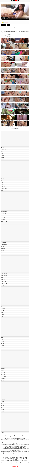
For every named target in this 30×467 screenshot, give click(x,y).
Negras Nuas (3, 279)
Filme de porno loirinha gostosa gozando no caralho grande (22, 49)
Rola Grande (3, 345)
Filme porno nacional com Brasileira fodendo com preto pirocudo (22, 43)
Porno (2, 316)
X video (2, 403)
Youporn (2, 432)
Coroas (2, 178)
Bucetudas (2, 159)
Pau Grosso (3, 302)
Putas (2, 339)
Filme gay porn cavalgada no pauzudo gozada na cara (22, 96)
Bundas (2, 161)
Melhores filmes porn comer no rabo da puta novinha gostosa (8, 96)
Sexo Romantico (3, 374)
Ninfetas (2, 285)
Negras (2, 277)
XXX (1, 428)
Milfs (2, 252)
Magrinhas (2, 246)
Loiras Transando (4, 244)
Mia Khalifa (2, 250)
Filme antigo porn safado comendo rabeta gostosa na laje (8, 114)
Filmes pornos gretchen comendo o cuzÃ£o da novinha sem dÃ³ (22, 102)
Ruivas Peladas (3, 351)
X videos (2, 405)
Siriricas (2, 380)
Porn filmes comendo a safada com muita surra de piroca (8, 102)
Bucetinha (2, 157)
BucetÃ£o (2, 155)
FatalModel (3, 192)
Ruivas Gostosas (3, 349)
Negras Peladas (3, 281)
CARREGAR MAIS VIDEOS (15, 128)
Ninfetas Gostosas (4, 287)
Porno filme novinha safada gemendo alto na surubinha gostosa (8, 120)
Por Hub (2, 310)
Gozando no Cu (3, 225)
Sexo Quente (3, 372)
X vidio (2, 407)
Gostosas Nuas (3, 209)
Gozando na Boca (3, 223)
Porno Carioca (3, 320)
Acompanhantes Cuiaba (15, 466)
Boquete (2, 147)
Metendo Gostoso (4, 248)
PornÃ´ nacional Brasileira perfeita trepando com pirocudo (8, 43)
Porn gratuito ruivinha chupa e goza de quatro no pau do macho (8, 49)
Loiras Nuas (3, 240)
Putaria (2, 337)
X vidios (2, 409)
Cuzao (2, 180)
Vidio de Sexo (3, 397)
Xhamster (2, 411)
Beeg (2, 143)
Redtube (2, 343)
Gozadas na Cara (3, 217)
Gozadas (2, 215)
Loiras (2, 238)
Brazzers (2, 151)
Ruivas (2, 347)
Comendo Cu (3, 176)
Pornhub (2, 314)
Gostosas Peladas (4, 211)
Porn (2, 312)
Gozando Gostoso (4, 221)
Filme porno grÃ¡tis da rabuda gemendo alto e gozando (7, 126)
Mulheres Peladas (4, 271)
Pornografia (3, 333)
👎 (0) (6, 22)
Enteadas (2, 190)
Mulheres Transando (4, 275)
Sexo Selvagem (3, 376)
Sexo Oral (2, 370)
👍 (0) (3, 22)
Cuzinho (2, 182)
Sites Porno (3, 382)
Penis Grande (3, 308)
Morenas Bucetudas (4, 256)
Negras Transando (4, 283)
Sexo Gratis (3, 368)
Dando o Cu (3, 186)
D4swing (2, 184)
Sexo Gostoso (3, 366)
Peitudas (2, 306)
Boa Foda (2, 145)
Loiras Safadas (3, 242)
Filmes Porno (9, 34)
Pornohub (2, 335)
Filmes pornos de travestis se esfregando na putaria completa (8, 108)
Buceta (2, 153)
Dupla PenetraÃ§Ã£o (4, 188)
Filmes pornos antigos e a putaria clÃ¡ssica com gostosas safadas (22, 114)
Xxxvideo (2, 430)
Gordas (2, 207)
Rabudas (2, 341)
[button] (27, 1)
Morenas (8, 36)
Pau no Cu (2, 304)
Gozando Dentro (3, 219)
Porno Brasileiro (3, 318)
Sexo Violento (3, 378)
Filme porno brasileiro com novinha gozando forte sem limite (22, 120)
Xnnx (2, 413)
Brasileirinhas (3, 149)
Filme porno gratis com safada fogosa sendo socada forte (22, 126)
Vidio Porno (3, 399)
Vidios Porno (3, 401)
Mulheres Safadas (4, 273)
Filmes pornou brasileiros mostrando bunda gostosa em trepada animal (22, 108)
